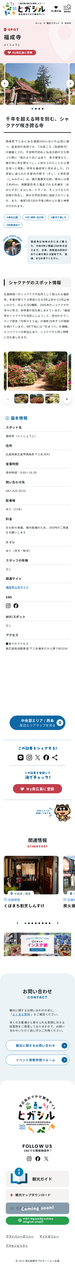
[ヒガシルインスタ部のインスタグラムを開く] (37, 944)
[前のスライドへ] (17, 923)
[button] (21, 398)
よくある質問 (21, 1014)
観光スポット (53, 23)
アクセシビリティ (17, 1246)
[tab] (32, 109)
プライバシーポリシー (20, 1236)
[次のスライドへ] (70, 83)
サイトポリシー (49, 1236)
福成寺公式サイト (17, 587)
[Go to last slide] (5, 83)
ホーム (38, 23)
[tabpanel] (31, 885)
